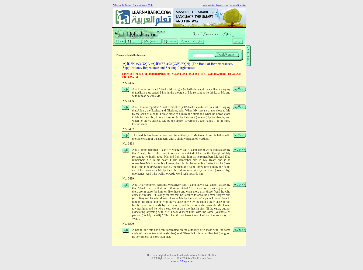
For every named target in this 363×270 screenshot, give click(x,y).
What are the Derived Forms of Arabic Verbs (133, 5)
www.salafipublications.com (215, 5)
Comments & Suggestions (181, 261)
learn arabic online (238, 5)
